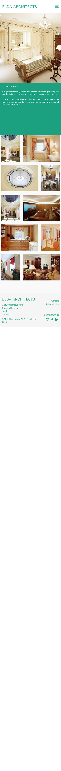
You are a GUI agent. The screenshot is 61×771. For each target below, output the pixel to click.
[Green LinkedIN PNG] (57, 320)
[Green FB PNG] (52, 320)
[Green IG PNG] (48, 320)
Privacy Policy (52, 304)
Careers (55, 301)
